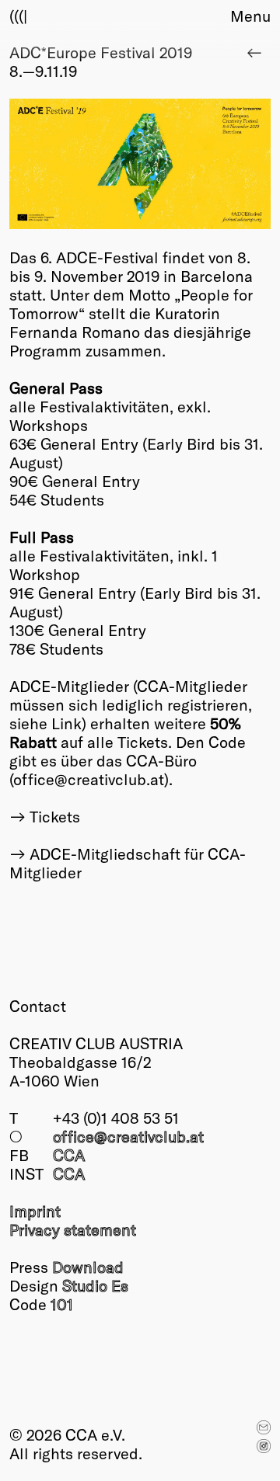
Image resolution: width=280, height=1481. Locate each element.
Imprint (35, 1210)
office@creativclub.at (128, 1136)
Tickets (55, 816)
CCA (69, 1155)
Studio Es (95, 1285)
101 (62, 1304)
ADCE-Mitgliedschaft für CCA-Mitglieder (127, 862)
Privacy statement (72, 1229)
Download (88, 1266)
